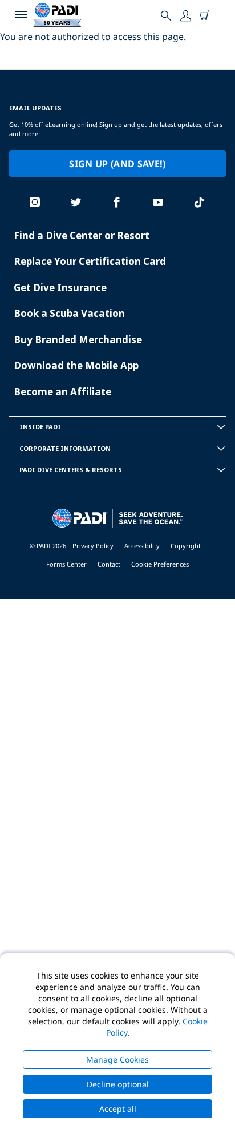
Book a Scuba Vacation (69, 313)
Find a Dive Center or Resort (81, 235)
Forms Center (66, 564)
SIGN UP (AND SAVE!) (117, 163)
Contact (109, 564)
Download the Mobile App (76, 365)
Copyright (186, 545)
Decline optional (118, 1084)
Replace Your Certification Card (90, 261)
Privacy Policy (93, 545)
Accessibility (142, 545)
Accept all (117, 1108)
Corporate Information (65, 448)
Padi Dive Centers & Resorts (70, 469)
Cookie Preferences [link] (160, 564)
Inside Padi (40, 426)
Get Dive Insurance (60, 287)
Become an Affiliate (62, 391)
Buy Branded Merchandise (78, 339)
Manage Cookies (117, 1059)
